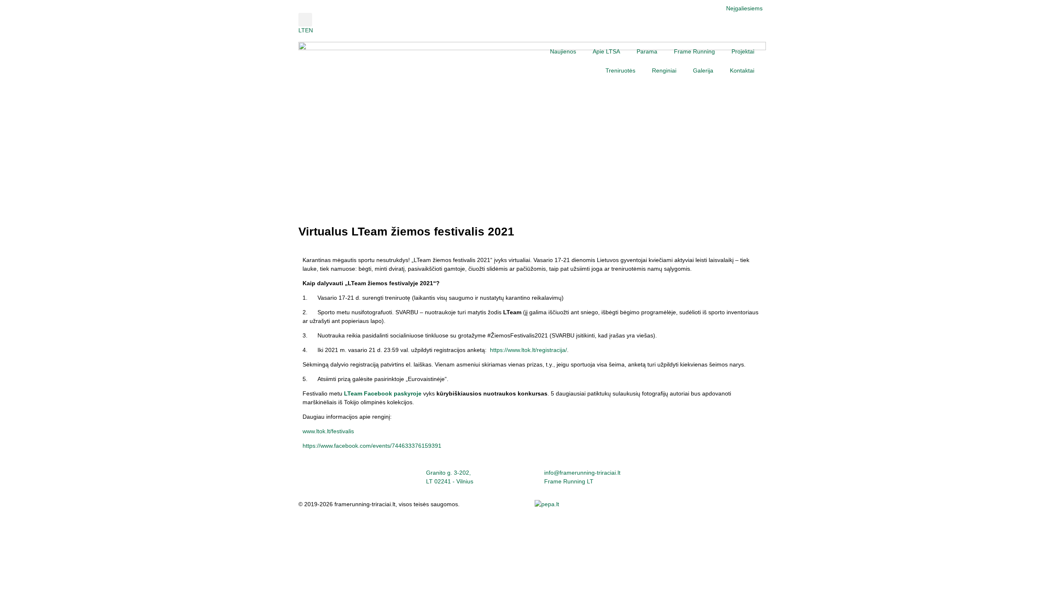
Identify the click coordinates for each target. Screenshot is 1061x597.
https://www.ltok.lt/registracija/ (528, 350)
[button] (305, 20)
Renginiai (664, 70)
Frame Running (694, 51)
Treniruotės (620, 70)
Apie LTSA (606, 51)
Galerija (703, 70)
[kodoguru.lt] (547, 504)
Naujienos (563, 51)
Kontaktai (742, 70)
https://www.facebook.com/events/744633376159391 (372, 445)
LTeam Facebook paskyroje (382, 393)
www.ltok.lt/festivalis (328, 431)
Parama (647, 51)
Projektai (743, 51)
